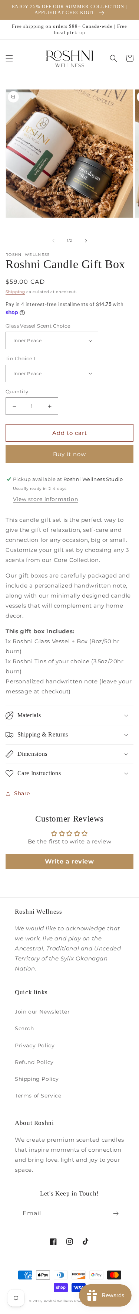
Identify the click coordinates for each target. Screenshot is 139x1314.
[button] (9, 58)
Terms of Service (38, 1095)
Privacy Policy (34, 1045)
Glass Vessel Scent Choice (38, 326)
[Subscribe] (115, 1213)
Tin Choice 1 (21, 358)
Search (24, 1028)
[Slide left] (53, 240)
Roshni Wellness (58, 1301)
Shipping (15, 291)
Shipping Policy (37, 1079)
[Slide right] (86, 240)
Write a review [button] (69, 861)
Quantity (17, 391)
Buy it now (69, 454)
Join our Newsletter (42, 1011)
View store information (45, 499)
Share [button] (22, 793)
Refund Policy (34, 1062)
